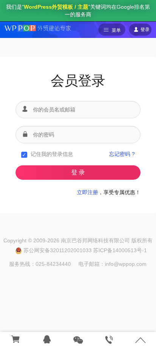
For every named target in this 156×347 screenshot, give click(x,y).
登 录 (78, 172)
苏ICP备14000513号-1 (120, 250)
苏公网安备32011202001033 (57, 250)
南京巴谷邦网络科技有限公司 (95, 240)
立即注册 (87, 192)
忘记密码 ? (122, 154)
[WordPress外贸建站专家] (37, 27)
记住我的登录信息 (52, 154)
